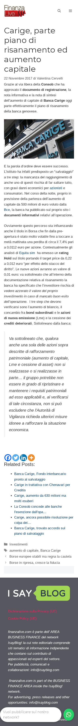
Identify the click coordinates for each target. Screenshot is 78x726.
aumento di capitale (23, 550)
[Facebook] (7, 457)
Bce (7, 210)
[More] (31, 457)
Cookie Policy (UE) (22, 618)
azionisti (56, 188)
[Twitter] (15, 457)
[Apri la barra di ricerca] (59, 11)
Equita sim (27, 253)
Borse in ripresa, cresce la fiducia (34, 563)
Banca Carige (50, 550)
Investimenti (18, 544)
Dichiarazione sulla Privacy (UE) (32, 611)
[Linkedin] (23, 457)
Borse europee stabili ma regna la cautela (40, 556)
